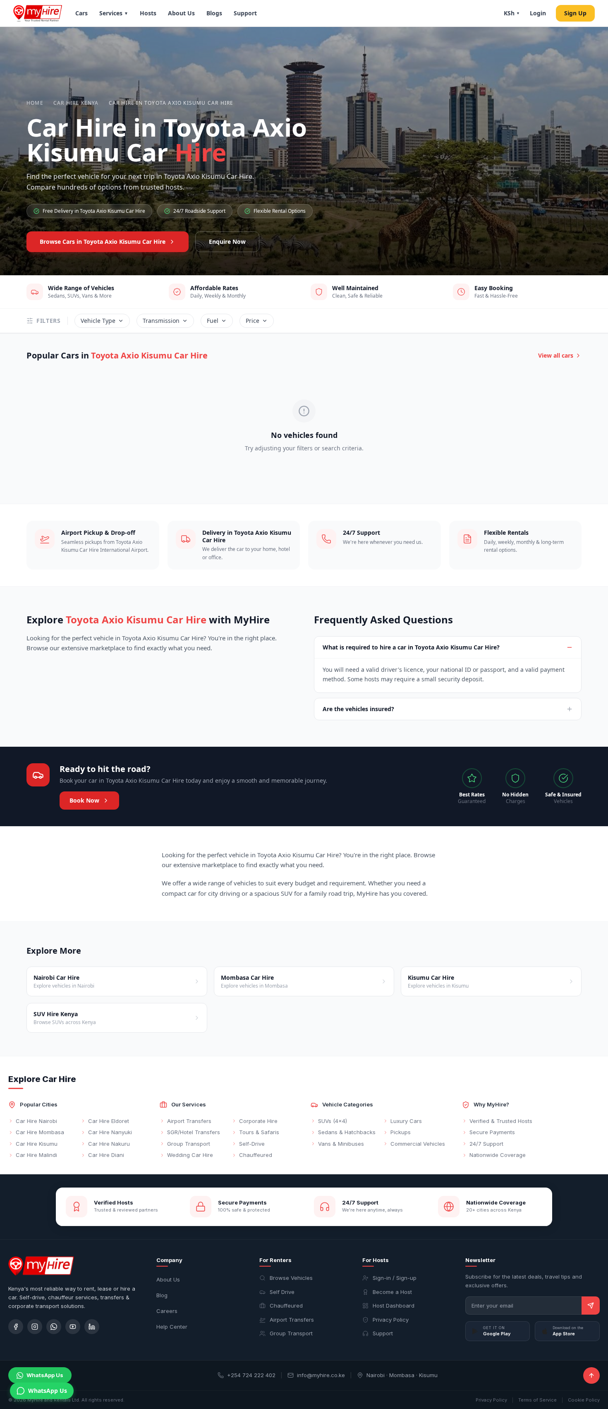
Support (245, 13)
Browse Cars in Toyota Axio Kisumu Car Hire (102, 241)
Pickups (400, 1132)
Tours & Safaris (259, 1132)
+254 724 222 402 (251, 1375)
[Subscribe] (591, 1305)
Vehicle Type (98, 321)
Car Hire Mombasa (40, 1132)
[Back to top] (591, 1375)
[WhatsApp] (53, 1326)
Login (538, 13)
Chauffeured (255, 1155)
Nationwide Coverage (497, 1155)
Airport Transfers (189, 1121)
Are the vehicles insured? (358, 709)
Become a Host (392, 1292)
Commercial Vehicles (417, 1143)
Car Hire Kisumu (36, 1143)
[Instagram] (34, 1326)
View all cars (555, 355)
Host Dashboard (393, 1305)
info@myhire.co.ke (321, 1375)
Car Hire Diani (106, 1155)
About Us (181, 13)
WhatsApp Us (44, 1375)
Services (113, 13)
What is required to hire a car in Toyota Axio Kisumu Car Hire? (411, 647)
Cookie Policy (584, 1400)
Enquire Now (227, 241)
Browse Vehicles (291, 1277)
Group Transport (188, 1143)
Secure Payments (492, 1132)
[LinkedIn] (91, 1326)
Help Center (171, 1326)
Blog (162, 1295)
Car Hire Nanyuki (110, 1132)
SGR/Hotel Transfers (193, 1132)
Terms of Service (537, 1400)
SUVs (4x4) (332, 1121)
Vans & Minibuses (341, 1143)
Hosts (148, 13)
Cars (81, 13)
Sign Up (575, 13)
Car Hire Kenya (76, 103)
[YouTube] (72, 1326)
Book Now (84, 800)
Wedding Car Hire (190, 1155)
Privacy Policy (391, 1319)
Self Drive (282, 1292)
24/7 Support (486, 1143)
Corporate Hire (258, 1121)
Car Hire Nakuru (109, 1143)
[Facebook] (15, 1326)
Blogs (214, 13)
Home (34, 103)
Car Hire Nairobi (36, 1121)
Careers (166, 1311)
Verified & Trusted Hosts (500, 1121)
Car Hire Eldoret (108, 1121)
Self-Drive (252, 1143)
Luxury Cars (406, 1121)
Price (252, 321)
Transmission (161, 321)
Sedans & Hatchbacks (347, 1132)
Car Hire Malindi (36, 1155)
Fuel (212, 321)
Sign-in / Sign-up (395, 1277)
